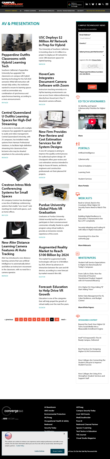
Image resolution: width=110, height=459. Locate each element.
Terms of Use (68, 451)
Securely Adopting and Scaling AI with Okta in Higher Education (91, 228)
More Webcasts (84, 245)
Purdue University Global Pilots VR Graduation (52, 208)
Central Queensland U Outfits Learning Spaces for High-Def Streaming (16, 118)
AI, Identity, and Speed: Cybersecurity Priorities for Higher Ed (91, 108)
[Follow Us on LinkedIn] (87, 4)
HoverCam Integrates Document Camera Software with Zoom (54, 79)
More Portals (83, 185)
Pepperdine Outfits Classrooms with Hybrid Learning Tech (16, 60)
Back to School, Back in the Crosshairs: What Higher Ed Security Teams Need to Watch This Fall (92, 206)
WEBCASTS (85, 198)
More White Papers (86, 307)
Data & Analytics (84, 166)
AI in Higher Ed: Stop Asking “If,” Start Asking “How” (90, 288)
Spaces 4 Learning (83, 428)
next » (63, 319)
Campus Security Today (85, 410)
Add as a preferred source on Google (76, 4)
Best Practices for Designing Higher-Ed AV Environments (89, 350)
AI (20, 10)
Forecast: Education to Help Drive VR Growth (53, 290)
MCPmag (48, 417)
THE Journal (81, 434)
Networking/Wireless (46, 10)
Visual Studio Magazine (86, 438)
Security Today (50, 428)
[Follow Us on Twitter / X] (90, 4)
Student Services (85, 179)
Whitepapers (87, 258)
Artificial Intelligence (86, 153)
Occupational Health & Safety (56, 421)
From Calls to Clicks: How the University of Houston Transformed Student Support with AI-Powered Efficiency (90, 277)
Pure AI (79, 421)
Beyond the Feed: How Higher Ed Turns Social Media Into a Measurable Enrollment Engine (91, 326)
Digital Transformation (66, 10)
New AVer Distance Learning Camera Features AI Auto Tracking (16, 248)
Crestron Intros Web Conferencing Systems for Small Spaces (16, 190)
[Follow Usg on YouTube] (100, 4)
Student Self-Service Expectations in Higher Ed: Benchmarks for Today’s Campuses (91, 264)
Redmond (48, 424)
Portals (84, 148)
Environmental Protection (55, 414)
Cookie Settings (39, 451)
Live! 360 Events (83, 414)
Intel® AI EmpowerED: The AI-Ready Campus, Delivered (90, 339)
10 (57, 319)
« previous (9, 319)
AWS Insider (49, 410)
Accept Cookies (57, 451)
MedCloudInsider (83, 417)
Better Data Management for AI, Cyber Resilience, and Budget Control (91, 298)
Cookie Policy (20, 446)
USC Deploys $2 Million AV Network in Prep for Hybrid (53, 41)
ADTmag (79, 407)
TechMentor (49, 431)
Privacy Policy (96, 60)
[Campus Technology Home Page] (12, 4)
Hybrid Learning (30, 10)
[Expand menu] (107, 4)
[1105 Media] (12, 431)
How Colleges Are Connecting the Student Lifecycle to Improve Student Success (91, 362)
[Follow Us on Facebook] (96, 4)
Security (80, 10)
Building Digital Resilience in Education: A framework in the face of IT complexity (90, 218)
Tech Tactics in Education (86, 431)
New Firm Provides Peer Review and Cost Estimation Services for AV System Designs (53, 139)
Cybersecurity (83, 159)
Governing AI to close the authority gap (88, 237)
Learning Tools (84, 172)
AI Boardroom (50, 407)
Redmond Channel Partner (87, 424)
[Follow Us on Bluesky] (93, 4)
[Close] (64, 433)
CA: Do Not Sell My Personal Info (85, 451)
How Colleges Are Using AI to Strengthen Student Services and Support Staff (91, 375)
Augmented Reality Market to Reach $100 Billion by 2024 (54, 251)
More (80, 135)
